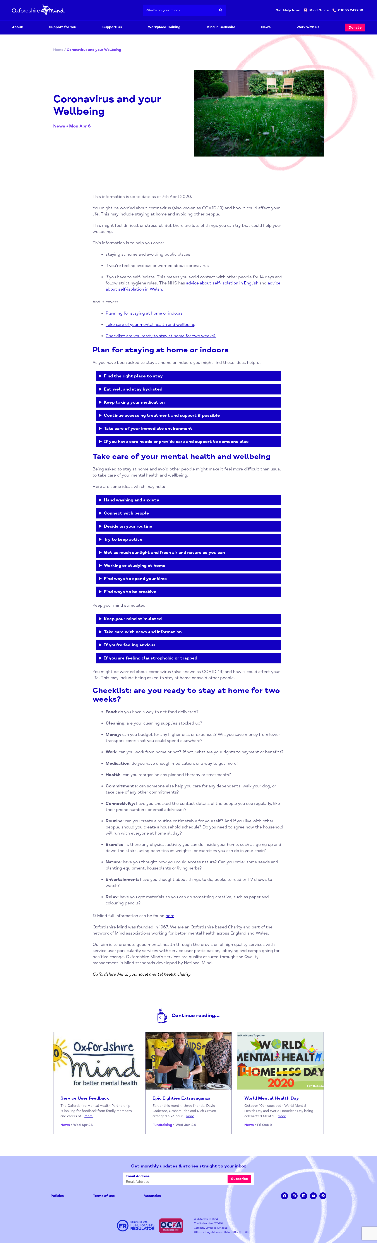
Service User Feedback (84, 1098)
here (170, 915)
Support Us (112, 27)
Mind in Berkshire (220, 27)
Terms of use (104, 1196)
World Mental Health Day (271, 1098)
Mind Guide (319, 10)
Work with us (307, 27)
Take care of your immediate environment (148, 428)
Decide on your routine (128, 526)
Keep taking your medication (134, 402)
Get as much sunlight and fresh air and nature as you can (164, 552)
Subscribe (239, 1179)
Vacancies (152, 1196)
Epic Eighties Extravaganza (181, 1098)
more (88, 1116)
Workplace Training (164, 27)
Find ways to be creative (130, 591)
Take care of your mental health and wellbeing (150, 324)
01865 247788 (350, 10)
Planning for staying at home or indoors (144, 313)
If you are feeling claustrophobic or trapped (150, 658)
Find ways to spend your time (135, 578)
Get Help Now (288, 10)
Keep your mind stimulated (133, 619)
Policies (57, 1196)
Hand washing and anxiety (131, 500)
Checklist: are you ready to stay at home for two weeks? (161, 336)
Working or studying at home (134, 565)
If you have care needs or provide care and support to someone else (176, 441)
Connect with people (126, 513)
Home (58, 50)
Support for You (62, 27)
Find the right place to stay (133, 376)
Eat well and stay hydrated (133, 389)
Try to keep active (123, 539)
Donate (355, 27)
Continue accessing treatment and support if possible (162, 415)
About (17, 27)
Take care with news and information (143, 632)
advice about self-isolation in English (221, 283)
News (266, 27)
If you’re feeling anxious (130, 645)
